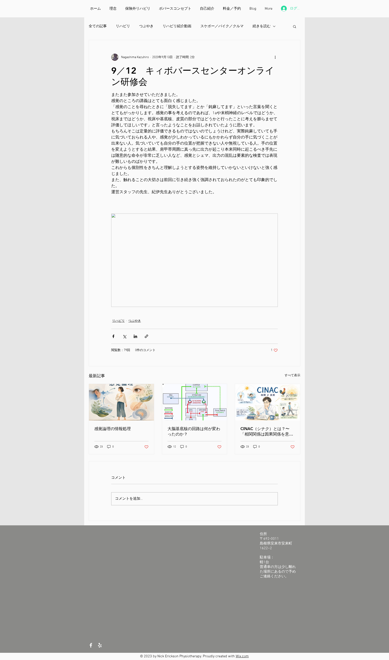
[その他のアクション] (275, 57)
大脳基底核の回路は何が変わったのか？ (193, 431)
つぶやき (146, 26)
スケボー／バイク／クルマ (222, 26)
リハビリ (123, 26)
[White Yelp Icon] (100, 645)
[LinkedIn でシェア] (135, 336)
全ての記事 (98, 26)
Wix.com (242, 656)
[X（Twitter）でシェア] (124, 336)
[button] (294, 26)
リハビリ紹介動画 (177, 26)
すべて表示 (292, 375)
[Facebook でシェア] (113, 336)
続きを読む (262, 26)
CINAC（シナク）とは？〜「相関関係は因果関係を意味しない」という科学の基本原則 (266, 431)
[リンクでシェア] (146, 336)
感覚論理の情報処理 (112, 428)
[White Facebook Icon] (91, 645)
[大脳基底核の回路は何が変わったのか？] (194, 402)
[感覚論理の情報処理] (121, 402)
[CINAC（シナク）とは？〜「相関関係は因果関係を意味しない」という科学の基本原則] (267, 402)
